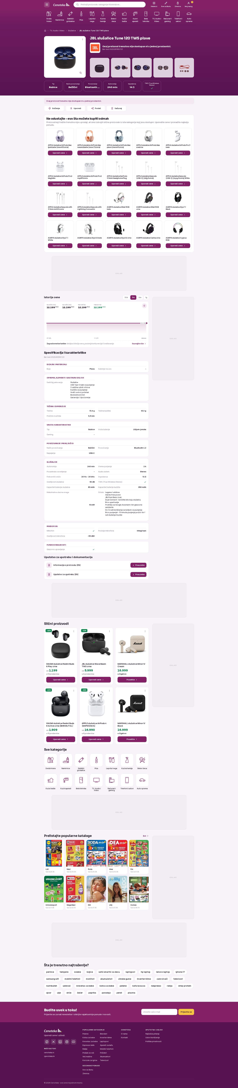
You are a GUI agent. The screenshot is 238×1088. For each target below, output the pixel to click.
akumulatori (106, 979)
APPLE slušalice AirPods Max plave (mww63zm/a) (118, 146)
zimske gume (124, 979)
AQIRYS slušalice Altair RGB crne (147, 208)
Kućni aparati (65, 788)
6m (140, 297)
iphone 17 (180, 972)
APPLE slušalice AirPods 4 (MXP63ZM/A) (94, 724)
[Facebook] (47, 1042)
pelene (123, 985)
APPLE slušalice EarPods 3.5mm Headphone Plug (117, 177)
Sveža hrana (51, 768)
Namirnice (66, 768)
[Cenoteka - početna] (61, 4)
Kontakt (124, 1037)
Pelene (86, 1034)
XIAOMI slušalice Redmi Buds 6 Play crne (60, 665)
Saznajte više (138, 343)
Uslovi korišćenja (152, 1037)
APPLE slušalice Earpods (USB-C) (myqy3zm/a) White (178, 177)
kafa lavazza (138, 985)
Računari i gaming (112, 789)
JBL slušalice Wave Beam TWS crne (94, 665)
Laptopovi (104, 1041)
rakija (169, 985)
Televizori (104, 1060)
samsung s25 (52, 979)
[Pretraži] (77, 4)
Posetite (131, 679)
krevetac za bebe (85, 985)
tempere (64, 972)
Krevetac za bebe (90, 1041)
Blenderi (103, 1034)
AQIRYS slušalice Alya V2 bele (89, 238)
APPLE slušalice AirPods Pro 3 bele (178, 146)
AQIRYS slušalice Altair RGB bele (118, 208)
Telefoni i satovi (127, 788)
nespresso (156, 985)
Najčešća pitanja (152, 1034)
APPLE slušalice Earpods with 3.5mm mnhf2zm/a (60, 208)
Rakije (85, 1049)
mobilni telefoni (72, 979)
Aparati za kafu (106, 1045)
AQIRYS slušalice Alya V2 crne (119, 238)
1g (146, 297)
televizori (178, 979)
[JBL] (95, 48)
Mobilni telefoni (106, 1049)
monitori (90, 979)
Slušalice (72, 30)
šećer (80, 992)
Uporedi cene (59, 153)
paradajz (106, 992)
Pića (96, 768)
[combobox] (112, 4)
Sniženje (56, 108)
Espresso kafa (88, 1045)
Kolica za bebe (89, 1037)
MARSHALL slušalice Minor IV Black (131, 724)
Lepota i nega (111, 768)
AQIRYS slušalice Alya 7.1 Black (176, 208)
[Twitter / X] (53, 1042)
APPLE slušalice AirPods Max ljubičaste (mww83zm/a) (60, 146)
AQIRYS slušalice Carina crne (148, 238)
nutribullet (51, 985)
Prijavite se (186, 1012)
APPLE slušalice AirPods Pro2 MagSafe (60, 177)
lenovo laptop (163, 972)
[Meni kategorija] (47, 4)
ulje (59, 992)
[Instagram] (67, 1042)
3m (133, 297)
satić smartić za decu (109, 972)
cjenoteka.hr (49, 1056)
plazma (131, 992)
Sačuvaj (118, 108)
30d (126, 297)
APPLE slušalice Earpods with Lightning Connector (89, 208)
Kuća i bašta (50, 788)
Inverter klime (106, 1037)
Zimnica (86, 1073)
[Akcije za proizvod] (82, 39)
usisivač (67, 985)
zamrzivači (162, 979)
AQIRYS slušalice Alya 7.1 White (58, 239)
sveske (77, 972)
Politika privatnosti (153, 1041)
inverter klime (144, 979)
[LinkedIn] (60, 1042)
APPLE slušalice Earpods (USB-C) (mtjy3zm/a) (146, 177)
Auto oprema (142, 788)
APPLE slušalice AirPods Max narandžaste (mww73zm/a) (89, 146)
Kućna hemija (127, 768)
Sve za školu (88, 1070)
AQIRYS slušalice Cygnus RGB (176, 239)
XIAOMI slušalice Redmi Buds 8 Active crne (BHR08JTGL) (60, 724)
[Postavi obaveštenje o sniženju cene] (144, 305)
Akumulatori (105, 1056)
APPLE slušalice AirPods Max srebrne (148, 146)
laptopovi (130, 972)
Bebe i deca (142, 768)
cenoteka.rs (49, 1052)
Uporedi (77, 108)
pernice (50, 972)
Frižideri (103, 1053)
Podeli (98, 108)
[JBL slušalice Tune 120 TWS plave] (65, 57)
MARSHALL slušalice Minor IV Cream (131, 665)
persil (119, 992)
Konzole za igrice (90, 1060)
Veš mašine (87, 1056)
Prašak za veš (88, 1053)
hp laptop (145, 972)
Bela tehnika (81, 788)
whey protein (184, 985)
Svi (144, 836)
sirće (69, 992)
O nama (124, 1034)
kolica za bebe (107, 985)
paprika (92, 992)
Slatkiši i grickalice (81, 769)
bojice (90, 972)
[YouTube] (73, 1042)
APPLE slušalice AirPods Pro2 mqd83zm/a (89, 177)
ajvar (48, 992)
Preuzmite (139, 565)
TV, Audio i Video (57, 30)
